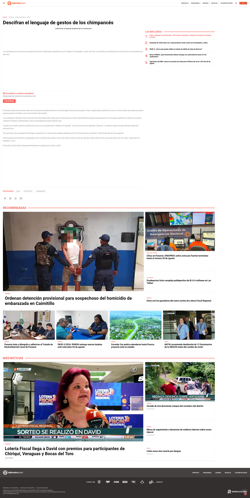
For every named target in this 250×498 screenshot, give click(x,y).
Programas (195, 3)
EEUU (18, 191)
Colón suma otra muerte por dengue (164, 451)
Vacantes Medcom (42, 488)
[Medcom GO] (90, 483)
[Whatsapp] (16, 198)
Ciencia (11, 17)
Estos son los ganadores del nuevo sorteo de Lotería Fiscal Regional (179, 301)
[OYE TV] (108, 483)
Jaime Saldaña (9, 458)
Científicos (28, 191)
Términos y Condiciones (10, 488)
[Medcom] (159, 483)
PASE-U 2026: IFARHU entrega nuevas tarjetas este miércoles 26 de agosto (80, 345)
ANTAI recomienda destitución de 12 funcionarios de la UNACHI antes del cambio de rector (188, 345)
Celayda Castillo (150, 435)
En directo (243, 3)
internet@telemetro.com (12, 493)
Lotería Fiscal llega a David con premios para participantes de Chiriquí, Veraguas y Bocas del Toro (65, 451)
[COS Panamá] (116, 483)
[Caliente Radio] (142, 483)
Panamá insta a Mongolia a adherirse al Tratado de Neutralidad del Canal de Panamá (28, 345)
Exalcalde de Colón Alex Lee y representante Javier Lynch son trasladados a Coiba (179, 43)
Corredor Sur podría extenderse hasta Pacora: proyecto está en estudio (133, 345)
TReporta (184, 3)
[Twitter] (10, 198)
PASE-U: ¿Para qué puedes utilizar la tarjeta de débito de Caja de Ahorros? (176, 49)
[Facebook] (5, 198)
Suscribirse (9, 101)
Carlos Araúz (150, 454)
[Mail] (21, 198)
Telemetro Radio (227, 3)
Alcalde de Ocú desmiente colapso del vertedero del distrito (175, 406)
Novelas (214, 3)
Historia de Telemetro (27, 488)
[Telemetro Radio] (150, 483)
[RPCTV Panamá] (99, 483)
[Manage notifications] (245, 493)
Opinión (205, 3)
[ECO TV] (125, 483)
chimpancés (40, 191)
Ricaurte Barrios (151, 409)
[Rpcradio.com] (133, 483)
